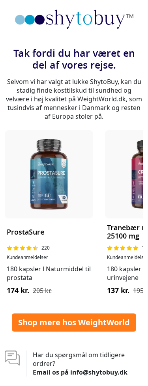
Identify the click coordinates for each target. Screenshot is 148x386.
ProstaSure (25, 232)
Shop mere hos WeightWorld (74, 322)
